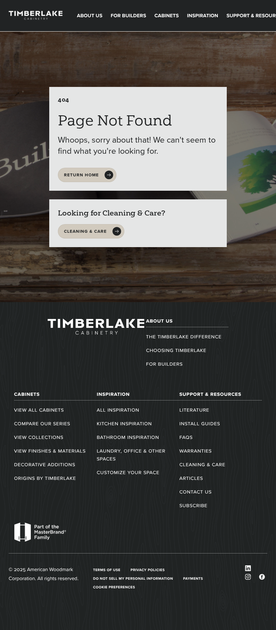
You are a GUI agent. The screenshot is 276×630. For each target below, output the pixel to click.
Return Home (81, 175)
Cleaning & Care (202, 464)
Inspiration (202, 15)
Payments (193, 578)
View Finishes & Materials (50, 451)
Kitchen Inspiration (124, 424)
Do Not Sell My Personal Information (133, 578)
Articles (191, 478)
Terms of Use (106, 570)
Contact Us (195, 492)
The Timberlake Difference (183, 337)
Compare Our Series (42, 424)
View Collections (38, 437)
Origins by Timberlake (45, 478)
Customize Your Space (128, 472)
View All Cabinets (39, 410)
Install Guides (199, 424)
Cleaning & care (85, 231)
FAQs (186, 437)
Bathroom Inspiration (128, 437)
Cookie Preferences (114, 587)
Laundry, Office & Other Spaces (131, 455)
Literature (194, 410)
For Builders (128, 15)
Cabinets (167, 15)
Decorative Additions (44, 464)
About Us (89, 15)
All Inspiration (118, 410)
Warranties (195, 451)
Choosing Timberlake (176, 350)
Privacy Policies (147, 570)
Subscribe (193, 505)
